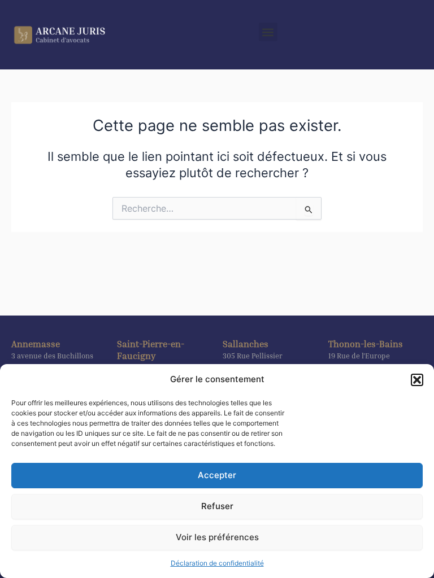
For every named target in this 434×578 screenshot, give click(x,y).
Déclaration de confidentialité (217, 563)
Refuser (217, 506)
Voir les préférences (217, 537)
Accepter (217, 475)
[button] (417, 380)
